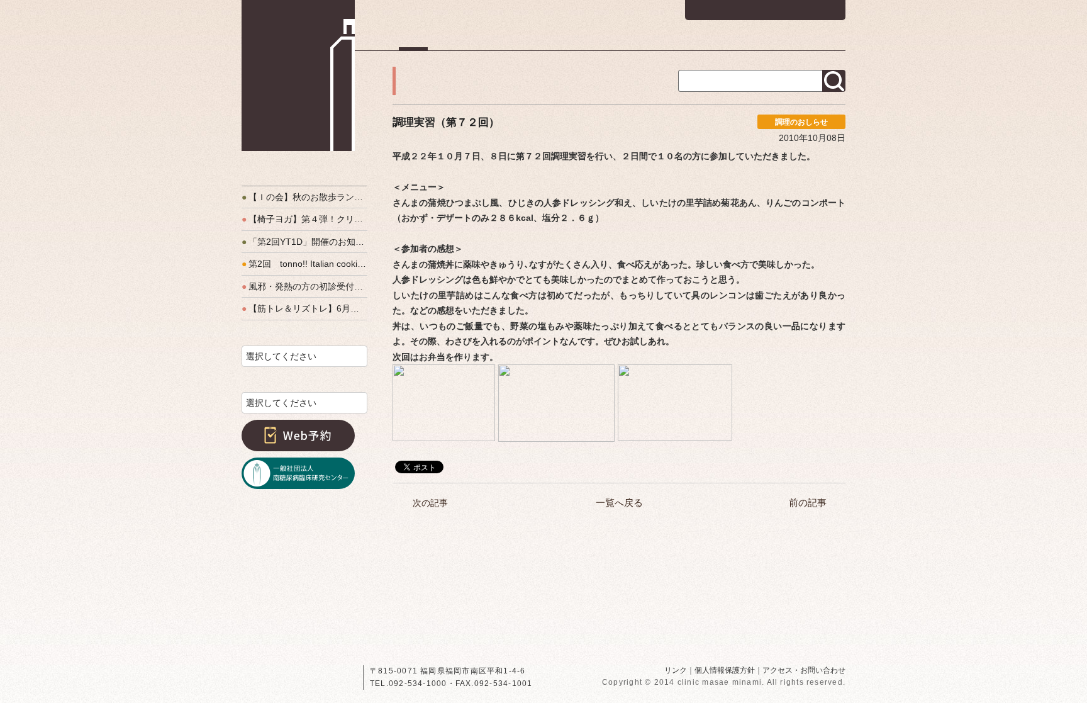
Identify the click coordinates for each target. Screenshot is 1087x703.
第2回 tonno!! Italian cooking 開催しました (304, 264)
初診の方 (475, 40)
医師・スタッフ (620, 40)
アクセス (826, 40)
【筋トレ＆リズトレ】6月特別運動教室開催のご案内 (304, 308)
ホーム (413, 40)
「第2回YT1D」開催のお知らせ (304, 242)
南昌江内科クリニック (298, 75)
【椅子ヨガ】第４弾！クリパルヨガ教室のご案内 (304, 219)
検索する (833, 81)
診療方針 (542, 40)
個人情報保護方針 (724, 670)
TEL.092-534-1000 (408, 683)
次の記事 (430, 503)
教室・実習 (701, 40)
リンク (675, 670)
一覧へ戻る (619, 502)
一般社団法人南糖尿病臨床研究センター (298, 473)
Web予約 (298, 435)
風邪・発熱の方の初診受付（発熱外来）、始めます (304, 286)
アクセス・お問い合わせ (803, 670)
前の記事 (808, 502)
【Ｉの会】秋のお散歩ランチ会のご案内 (304, 197)
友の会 (767, 40)
